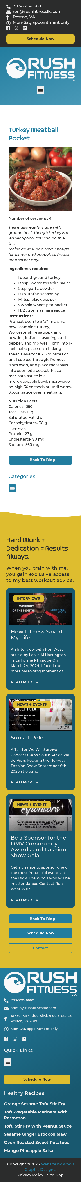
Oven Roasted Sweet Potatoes (36, 1142)
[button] (40, 90)
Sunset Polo (27, 738)
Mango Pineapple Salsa (28, 1150)
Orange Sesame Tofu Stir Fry (34, 1103)
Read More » (24, 682)
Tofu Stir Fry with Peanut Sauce (38, 1126)
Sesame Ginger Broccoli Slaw (35, 1134)
